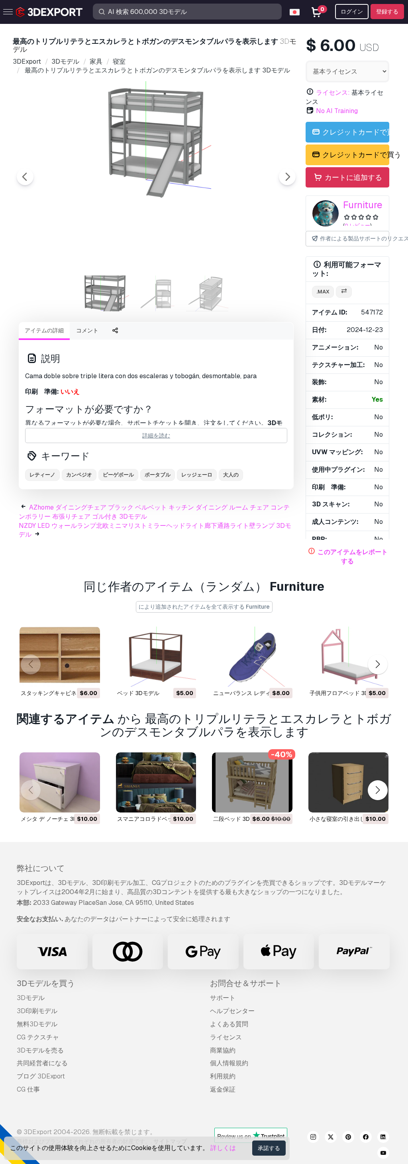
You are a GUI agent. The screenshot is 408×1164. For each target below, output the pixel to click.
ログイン (352, 11)
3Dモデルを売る (40, 1050)
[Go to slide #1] (105, 293)
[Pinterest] (348, 1138)
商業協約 (222, 1050)
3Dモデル (31, 998)
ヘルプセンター (232, 1011)
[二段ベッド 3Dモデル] (252, 782)
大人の (231, 474)
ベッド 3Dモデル (138, 693)
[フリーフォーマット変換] (343, 292)
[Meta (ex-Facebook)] (366, 1138)
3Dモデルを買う (46, 983)
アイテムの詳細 (44, 330)
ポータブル (158, 474)
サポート (222, 998)
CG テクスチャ (38, 1037)
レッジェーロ (196, 474)
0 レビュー (357, 225)
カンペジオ (79, 474)
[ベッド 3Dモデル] (156, 657)
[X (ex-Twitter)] (331, 1138)
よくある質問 (229, 1024)
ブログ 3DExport (41, 1076)
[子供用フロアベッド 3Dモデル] (348, 657)
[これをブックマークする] (88, 675)
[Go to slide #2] (156, 293)
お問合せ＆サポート (246, 983)
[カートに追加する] (72, 675)
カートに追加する (352, 177)
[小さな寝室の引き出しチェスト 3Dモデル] (348, 782)
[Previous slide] (25, 176)
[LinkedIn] (383, 1138)
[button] (377, 665)
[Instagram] (313, 1138)
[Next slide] (287, 176)
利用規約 (222, 1076)
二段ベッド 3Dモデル (240, 818)
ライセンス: (333, 92)
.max (323, 291)
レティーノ (42, 474)
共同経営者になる (42, 1063)
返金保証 (222, 1089)
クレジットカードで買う (355, 132)
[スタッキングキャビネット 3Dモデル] (60, 657)
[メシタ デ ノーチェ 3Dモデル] (60, 782)
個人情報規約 (229, 1063)
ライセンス (226, 1037)
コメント (87, 330)
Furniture (362, 205)
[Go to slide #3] (207, 293)
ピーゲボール (118, 474)
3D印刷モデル (37, 1011)
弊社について (41, 868)
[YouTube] (383, 1154)
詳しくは (223, 1148)
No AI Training (337, 111)
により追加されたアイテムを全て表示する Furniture (204, 606)
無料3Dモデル (37, 1024)
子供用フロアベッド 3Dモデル (347, 693)
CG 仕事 (28, 1089)
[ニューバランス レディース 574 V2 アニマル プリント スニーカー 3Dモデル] (252, 657)
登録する (387, 11)
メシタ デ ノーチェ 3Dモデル (57, 818)
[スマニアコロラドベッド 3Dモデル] (156, 782)
